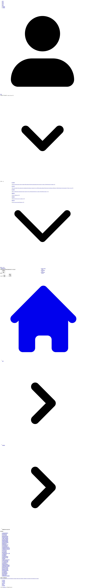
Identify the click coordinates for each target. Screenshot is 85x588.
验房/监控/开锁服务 (5, 539)
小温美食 (3, 7)
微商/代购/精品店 (4, 573)
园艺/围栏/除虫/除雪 (5, 542)
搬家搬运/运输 (4, 543)
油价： (2, 267)
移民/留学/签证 (4, 550)
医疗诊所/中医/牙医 (5, 568)
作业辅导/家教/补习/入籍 (6, 553)
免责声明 (3, 581)
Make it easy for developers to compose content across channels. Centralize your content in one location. (19, 578)
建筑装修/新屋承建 (5, 540)
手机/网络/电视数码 (5, 556)
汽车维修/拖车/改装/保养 (6, 549)
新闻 (3, 2)
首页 (3, 1)
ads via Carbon (36, 578)
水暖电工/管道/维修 (5, 538)
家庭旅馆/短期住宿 (5, 533)
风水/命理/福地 (4, 571)
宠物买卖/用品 (4, 574)
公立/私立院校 (4, 551)
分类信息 (3, 6)
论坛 (3, 4)
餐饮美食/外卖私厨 (5, 537)
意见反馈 (3, 585)
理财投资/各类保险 (5, 564)
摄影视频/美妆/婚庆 (5, 536)
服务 (3, 5)
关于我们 (3, 580)
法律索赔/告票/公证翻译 (6, 565)
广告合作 (3, 582)
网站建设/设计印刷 (5, 557)
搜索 (1, 273)
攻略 (3, 3)
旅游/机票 (3, 558)
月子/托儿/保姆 (4, 535)
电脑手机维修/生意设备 (5, 566)
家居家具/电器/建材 (5, 541)
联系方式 (3, 583)
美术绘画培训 (4, 555)
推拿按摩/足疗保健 (5, 569)
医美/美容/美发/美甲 (5, 570)
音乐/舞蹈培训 (4, 554)
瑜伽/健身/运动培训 (5, 567)
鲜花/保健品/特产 (4, 572)
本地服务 (3, 270)
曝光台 (3, 584)
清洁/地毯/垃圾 (4, 534)
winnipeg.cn (4, 587)
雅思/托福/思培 (4, 552)
